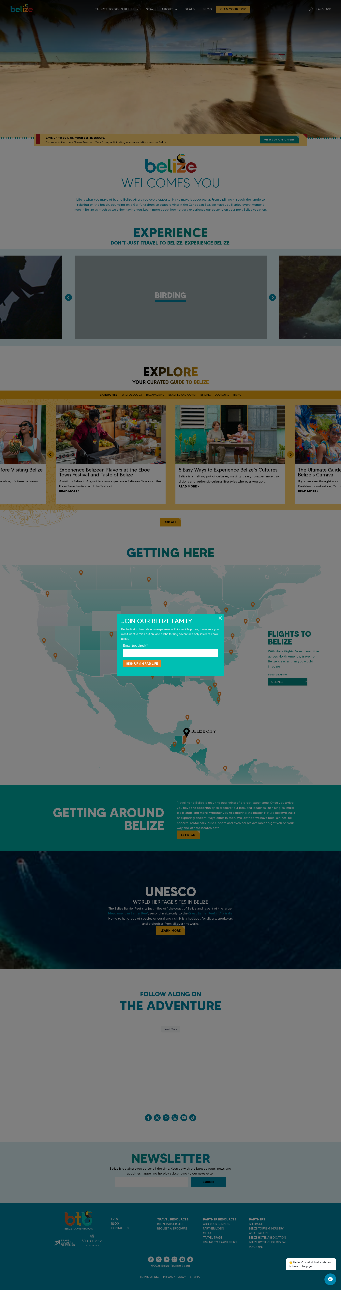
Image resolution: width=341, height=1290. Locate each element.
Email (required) (135, 645)
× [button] (220, 618)
